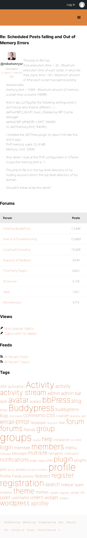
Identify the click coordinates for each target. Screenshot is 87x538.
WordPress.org (12, 522)
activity (63, 386)
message (5, 453)
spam (79, 485)
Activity (40, 385)
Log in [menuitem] (71, 4)
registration (22, 483)
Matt (61, 522)
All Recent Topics (17, 362)
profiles (28, 476)
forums (11, 428)
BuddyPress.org (6, 17)
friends (29, 429)
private (32, 469)
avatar (18, 399)
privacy (21, 469)
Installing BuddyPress (17, 228)
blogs (3, 410)
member (22, 447)
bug (3, 415)
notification (71, 453)
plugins (80, 460)
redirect (42, 476)
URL (82, 492)
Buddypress (31, 408)
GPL (6, 530)
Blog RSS (71, 522)
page (33, 460)
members (47, 446)
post (3, 469)
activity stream (23, 392)
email (7, 421)
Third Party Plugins (15, 270)
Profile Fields (11, 476)
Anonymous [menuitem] (81, 4)
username (20, 497)
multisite (37, 453)
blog (76, 401)
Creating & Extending (16, 249)
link (72, 440)
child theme (15, 416)
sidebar (67, 484)
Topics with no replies (20, 333)
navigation (55, 453)
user (5, 497)
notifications (14, 459)
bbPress (56, 399)
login (6, 447)
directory (75, 416)
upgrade (64, 492)
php (50, 460)
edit (83, 416)
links (78, 440)
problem (42, 469)
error (22, 421)
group (45, 428)
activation (16, 386)
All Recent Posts (16, 357)
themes (42, 492)
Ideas (6, 291)
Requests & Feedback (17, 260)
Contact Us (17, 530)
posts (11, 469)
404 (3, 386)
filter (62, 423)
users (36, 497)
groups (16, 437)
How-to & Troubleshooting (20, 239)
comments (34, 415)
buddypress (67, 409)
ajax (3, 401)
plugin (63, 459)
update (54, 492)
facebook (38, 422)
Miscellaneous (12, 302)
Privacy (31, 530)
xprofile (40, 503)
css (50, 415)
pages (42, 460)
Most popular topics (19, 328)
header (37, 440)
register (62, 475)
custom (62, 415)
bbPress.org (29, 522)
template (6, 492)
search (52, 484)
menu (71, 448)
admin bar (71, 393)
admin (53, 393)
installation (62, 440)
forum (75, 421)
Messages (19, 453)
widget (51, 497)
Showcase (10, 281)
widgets (63, 498)
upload (74, 492)
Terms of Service (46, 530)
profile (62, 467)
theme (23, 490)
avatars (35, 401)
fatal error (52, 423)
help (47, 439)
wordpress (15, 503)
